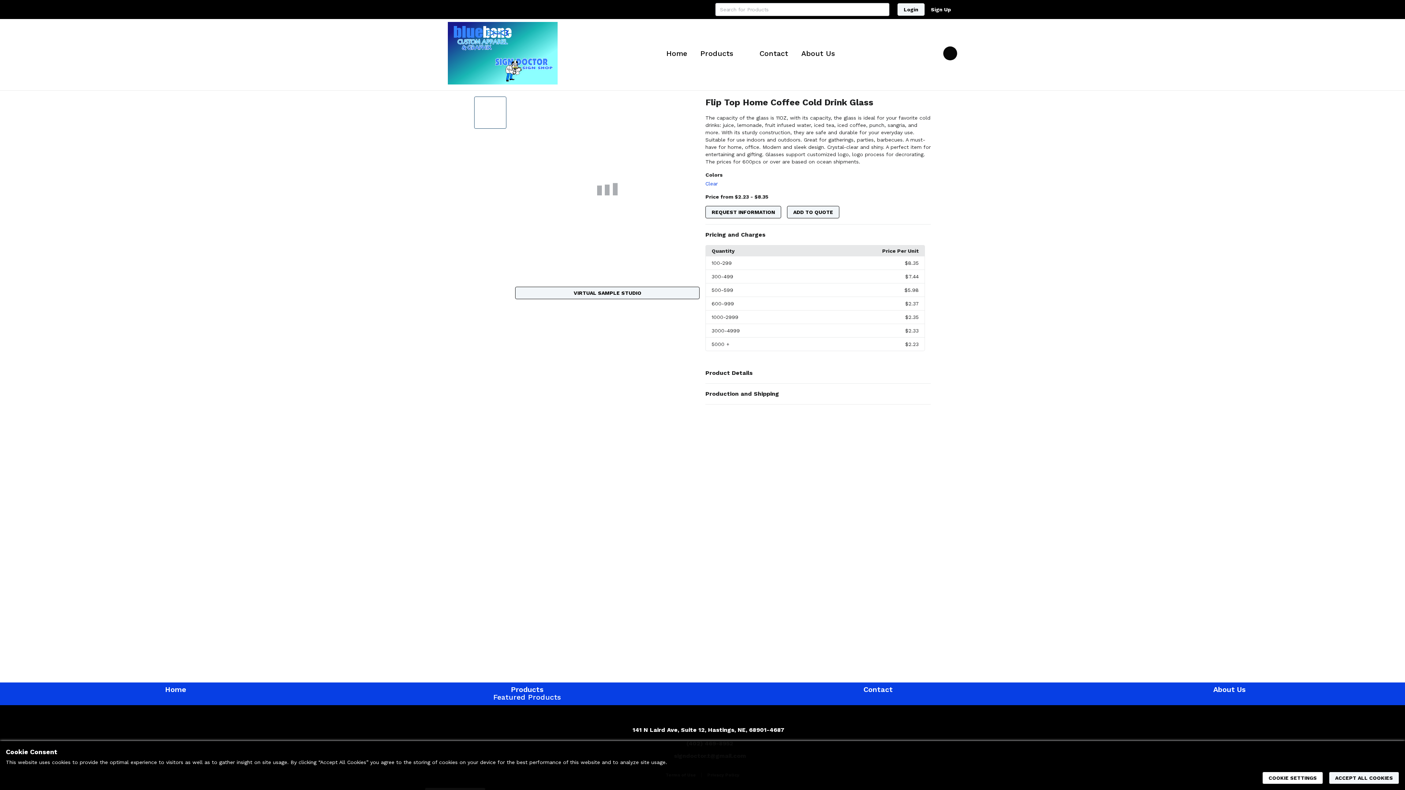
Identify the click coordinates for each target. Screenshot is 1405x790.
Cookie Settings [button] (1293, 778)
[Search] (883, 9)
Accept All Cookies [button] (1364, 778)
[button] (818, 235)
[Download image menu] (690, 105)
